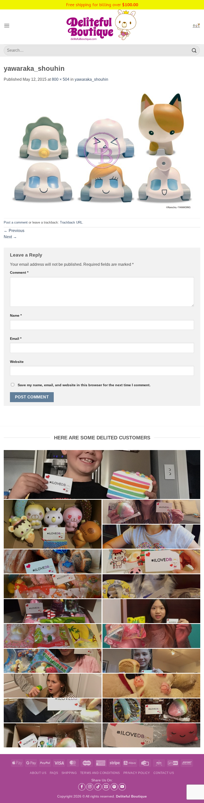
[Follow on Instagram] (90, 787)
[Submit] (194, 50)
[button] (7, 25)
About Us (38, 773)
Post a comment (16, 222)
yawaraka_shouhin (91, 79)
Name (16, 315)
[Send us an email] (106, 787)
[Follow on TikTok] (98, 787)
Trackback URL (71, 222)
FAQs (54, 773)
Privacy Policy (136, 773)
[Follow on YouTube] (122, 787)
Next (10, 237)
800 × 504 (60, 79)
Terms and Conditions (100, 773)
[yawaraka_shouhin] (102, 150)
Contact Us (163, 773)
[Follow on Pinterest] (114, 787)
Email (15, 339)
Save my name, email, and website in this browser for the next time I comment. (84, 385)
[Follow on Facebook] (82, 787)
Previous (14, 231)
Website (17, 362)
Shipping (69, 773)
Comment (19, 272)
